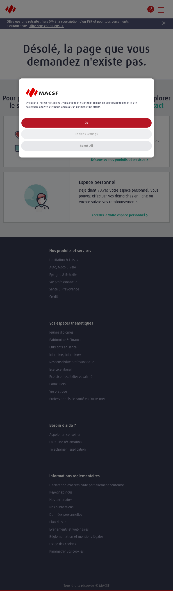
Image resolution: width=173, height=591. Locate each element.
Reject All (86, 145)
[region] (86, 118)
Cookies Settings (86, 134)
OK (86, 122)
